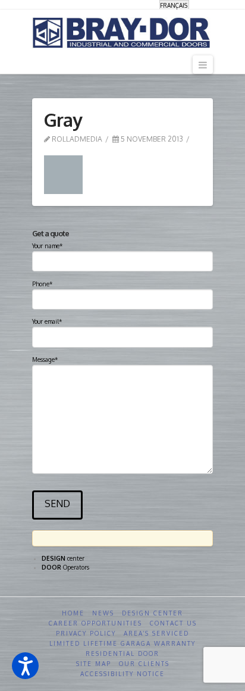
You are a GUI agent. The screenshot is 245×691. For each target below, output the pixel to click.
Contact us (173, 623)
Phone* (42, 283)
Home (73, 613)
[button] (25, 665)
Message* (45, 359)
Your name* (47, 245)
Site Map (93, 663)
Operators (65, 567)
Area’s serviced (156, 633)
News (103, 613)
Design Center (152, 613)
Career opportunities (95, 623)
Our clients (144, 663)
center (63, 558)
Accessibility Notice (122, 673)
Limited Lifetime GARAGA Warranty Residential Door (122, 648)
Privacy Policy (86, 633)
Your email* (47, 321)
